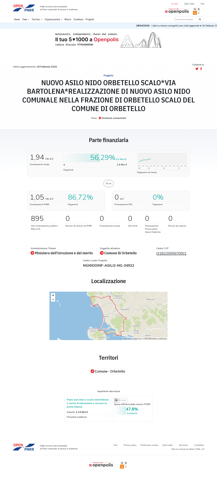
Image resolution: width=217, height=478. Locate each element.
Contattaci (199, 445)
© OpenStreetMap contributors (154, 338)
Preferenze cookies (149, 445)
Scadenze (78, 19)
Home (17, 19)
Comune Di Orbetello (120, 253)
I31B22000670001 (171, 253)
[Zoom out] (53, 299)
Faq (202, 3)
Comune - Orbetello (110, 371)
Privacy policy (130, 445)
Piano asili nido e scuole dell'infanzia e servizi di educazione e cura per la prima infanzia (87, 403)
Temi (24, 19)
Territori (36, 19)
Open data (189, 3)
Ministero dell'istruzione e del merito (64, 253)
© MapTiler (136, 338)
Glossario (183, 445)
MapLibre (127, 338)
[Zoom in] (53, 295)
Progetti (90, 19)
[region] (108, 316)
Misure (68, 19)
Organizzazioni (52, 19)
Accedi (174, 3)
